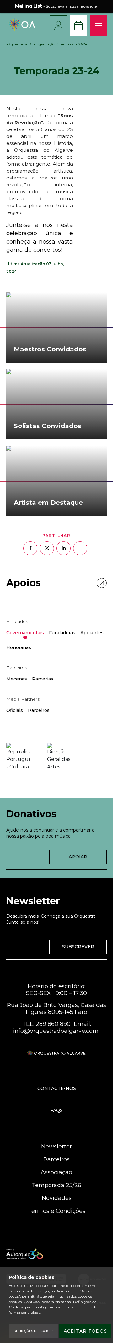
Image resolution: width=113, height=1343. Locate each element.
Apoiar (78, 857)
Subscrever (78, 946)
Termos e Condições (56, 1211)
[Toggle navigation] (98, 25)
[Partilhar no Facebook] (30, 548)
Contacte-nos (56, 1088)
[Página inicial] (21, 29)
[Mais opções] (80, 548)
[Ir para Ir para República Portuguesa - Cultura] (18, 757)
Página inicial (17, 44)
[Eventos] (78, 25)
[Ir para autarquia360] (24, 1254)
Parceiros (56, 1159)
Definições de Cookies (33, 1331)
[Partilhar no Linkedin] (63, 548)
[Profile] (58, 25)
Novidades (57, 1198)
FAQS (56, 1110)
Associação (56, 1172)
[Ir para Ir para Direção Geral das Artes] (59, 757)
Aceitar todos (85, 1331)
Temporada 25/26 (56, 1185)
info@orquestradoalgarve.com (56, 1030)
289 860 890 (53, 1024)
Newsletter (56, 1146)
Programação (44, 44)
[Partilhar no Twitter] (47, 548)
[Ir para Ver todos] (102, 583)
